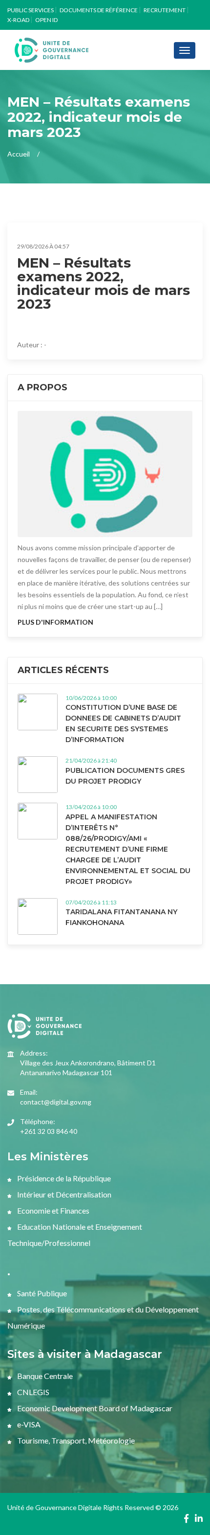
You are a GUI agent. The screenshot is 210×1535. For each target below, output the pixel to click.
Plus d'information (55, 622)
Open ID (46, 19)
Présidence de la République (63, 1178)
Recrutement (165, 10)
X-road (18, 19)
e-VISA (28, 1424)
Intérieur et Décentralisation (63, 1194)
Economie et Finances (52, 1210)
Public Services (30, 10)
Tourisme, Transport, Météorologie (75, 1440)
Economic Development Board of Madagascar (94, 1408)
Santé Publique (41, 1293)
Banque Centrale (44, 1375)
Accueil (18, 154)
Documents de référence (99, 10)
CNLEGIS (32, 1392)
